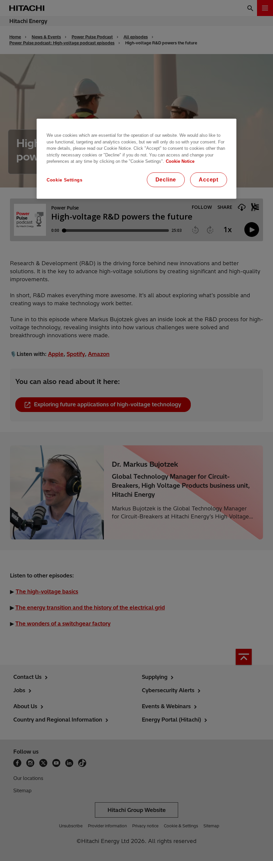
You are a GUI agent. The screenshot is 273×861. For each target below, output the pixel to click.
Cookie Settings (65, 179)
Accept (208, 179)
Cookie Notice (180, 161)
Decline (165, 179)
